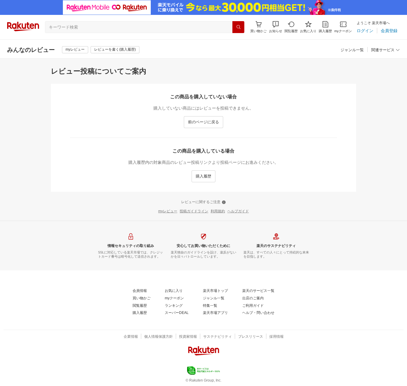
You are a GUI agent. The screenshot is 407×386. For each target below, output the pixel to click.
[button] (275, 27)
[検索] (238, 27)
